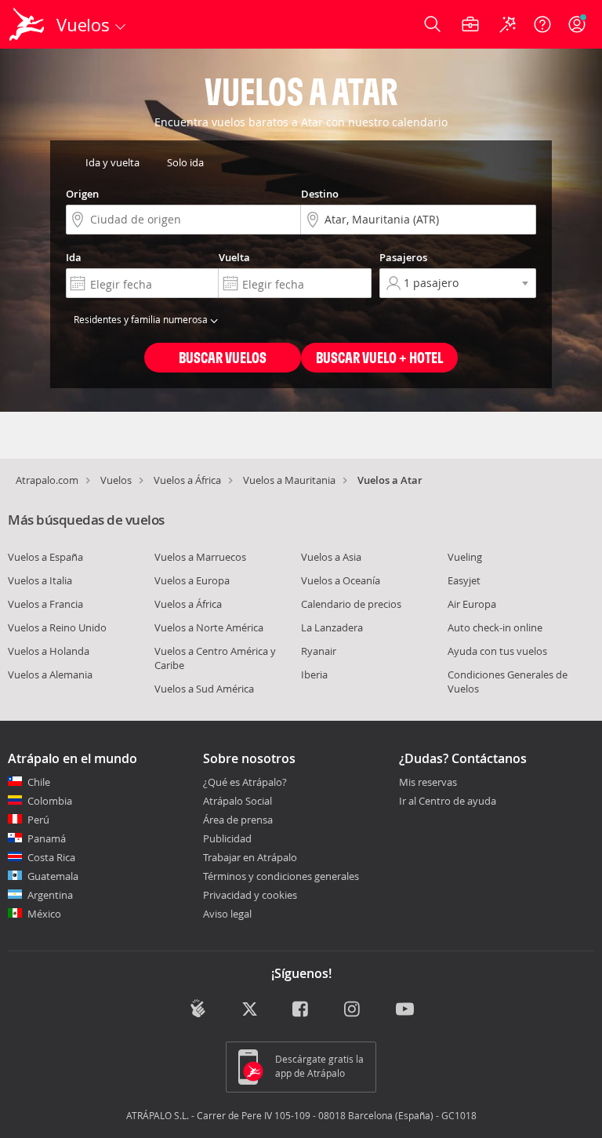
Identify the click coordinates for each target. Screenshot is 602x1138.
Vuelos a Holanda (48, 651)
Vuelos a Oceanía (340, 580)
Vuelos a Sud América (204, 689)
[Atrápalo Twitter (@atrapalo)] (250, 1010)
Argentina (50, 895)
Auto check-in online (495, 627)
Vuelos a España (45, 557)
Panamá (46, 838)
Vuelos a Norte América (208, 627)
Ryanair (318, 651)
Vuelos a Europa (192, 580)
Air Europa (472, 604)
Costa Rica (51, 857)
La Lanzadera (332, 627)
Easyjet (464, 580)
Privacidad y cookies (250, 895)
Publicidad (227, 838)
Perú (38, 820)
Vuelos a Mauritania (289, 480)
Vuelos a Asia (331, 557)
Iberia (314, 674)
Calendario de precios (351, 604)
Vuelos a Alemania (50, 674)
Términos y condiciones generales (281, 876)
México (44, 914)
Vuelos (116, 480)
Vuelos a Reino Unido (57, 627)
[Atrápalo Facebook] (301, 1010)
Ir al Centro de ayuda (447, 801)
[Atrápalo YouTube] (405, 1010)
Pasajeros (403, 257)
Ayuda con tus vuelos (497, 651)
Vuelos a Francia (45, 604)
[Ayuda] (542, 24)
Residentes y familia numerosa (142, 319)
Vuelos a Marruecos (200, 557)
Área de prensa (238, 820)
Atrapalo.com (47, 480)
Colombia (49, 801)
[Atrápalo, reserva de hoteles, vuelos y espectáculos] (28, 24)
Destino (320, 194)
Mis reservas (428, 782)
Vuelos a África (187, 480)
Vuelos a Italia (40, 580)
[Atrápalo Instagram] (353, 1010)
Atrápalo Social (237, 801)
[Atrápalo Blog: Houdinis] (198, 1008)
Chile (38, 782)
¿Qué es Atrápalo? (245, 782)
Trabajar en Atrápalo (250, 857)
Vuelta (234, 257)
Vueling (465, 557)
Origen (82, 194)
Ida (74, 257)
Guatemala (52, 876)
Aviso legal (227, 914)
